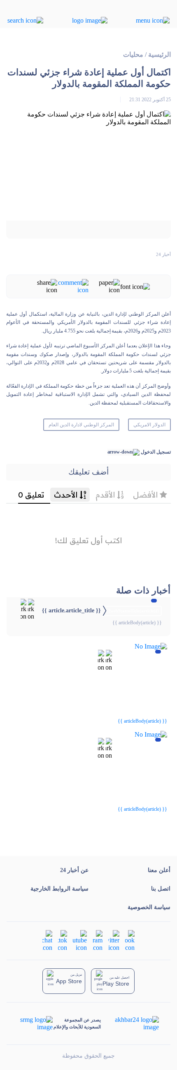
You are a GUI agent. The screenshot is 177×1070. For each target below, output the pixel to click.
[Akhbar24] (130, 1023)
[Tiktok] (62, 939)
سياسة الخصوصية (149, 907)
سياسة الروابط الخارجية (59, 889)
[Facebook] (130, 939)
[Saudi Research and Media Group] (36, 1023)
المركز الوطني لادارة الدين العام (81, 425)
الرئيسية (159, 54)
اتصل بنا (160, 889)
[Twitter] (113, 939)
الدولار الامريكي (149, 425)
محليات (133, 54)
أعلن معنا (159, 870)
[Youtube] (80, 939)
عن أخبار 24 (74, 870)
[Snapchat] (47, 939)
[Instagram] (97, 939)
